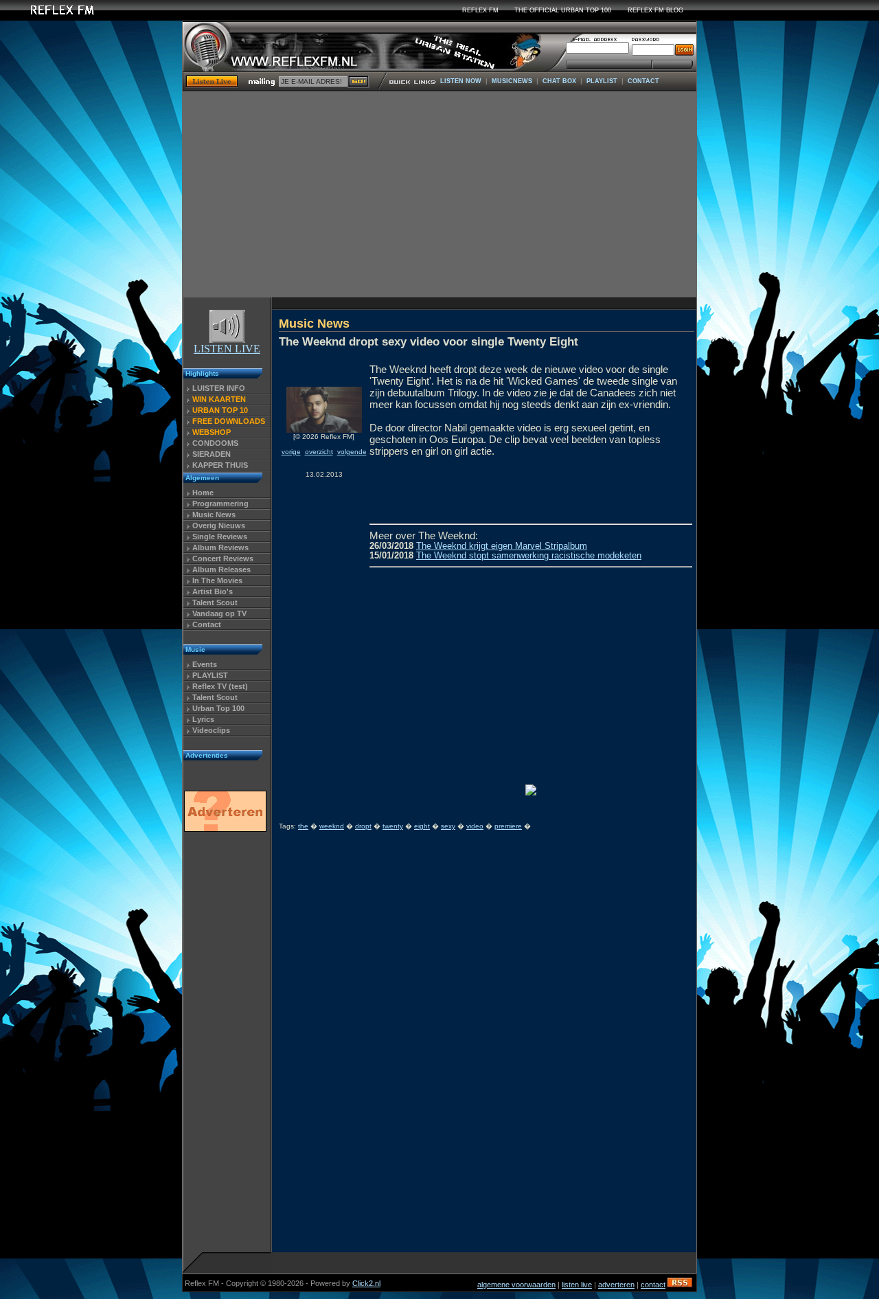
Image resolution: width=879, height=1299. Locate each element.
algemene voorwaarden (516, 1284)
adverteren (616, 1284)
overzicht (319, 451)
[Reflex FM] (51, 17)
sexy (448, 826)
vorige (291, 451)
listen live (577, 1284)
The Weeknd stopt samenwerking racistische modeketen (528, 556)
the (303, 826)
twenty (393, 826)
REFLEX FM (480, 10)
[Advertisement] (439, 194)
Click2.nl (366, 1283)
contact (653, 1284)
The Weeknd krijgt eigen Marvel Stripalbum (501, 546)
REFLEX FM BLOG (655, 10)
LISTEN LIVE (227, 348)
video (474, 826)
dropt (363, 826)
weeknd (331, 826)
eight (422, 826)
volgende (352, 451)
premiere (508, 826)
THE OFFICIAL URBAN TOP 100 (562, 10)
